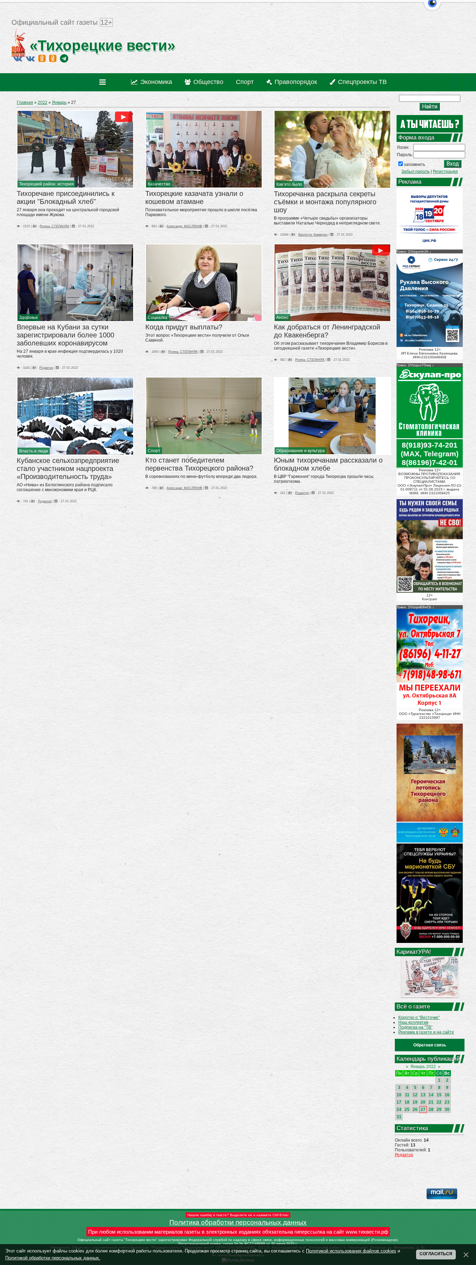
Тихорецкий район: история (46, 184)
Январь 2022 (423, 1066)
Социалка (157, 317)
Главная (25, 102)
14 (431, 1094)
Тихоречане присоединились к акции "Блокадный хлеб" (66, 197)
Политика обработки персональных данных (238, 1222)
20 (423, 1102)
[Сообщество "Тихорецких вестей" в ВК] (30, 58)
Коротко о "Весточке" (419, 1017)
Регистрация (445, 171)
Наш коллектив (413, 1022)
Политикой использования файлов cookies (351, 1250)
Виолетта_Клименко (313, 234)
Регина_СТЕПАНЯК (54, 226)
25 (407, 1109)
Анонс (282, 317)
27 (423, 1109)
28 (431, 1109)
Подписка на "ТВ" (415, 1027)
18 (407, 1102)
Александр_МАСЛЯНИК (184, 226)
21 (431, 1102)
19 (415, 1102)
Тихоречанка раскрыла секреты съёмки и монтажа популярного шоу (325, 202)
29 (439, 1109)
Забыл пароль (415, 171)
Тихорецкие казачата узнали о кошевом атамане (194, 197)
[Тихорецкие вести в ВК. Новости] (17, 58)
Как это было (289, 184)
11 (407, 1094)
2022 (42, 102)
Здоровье (28, 317)
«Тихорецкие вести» (100, 45)
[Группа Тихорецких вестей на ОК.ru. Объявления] (52, 58)
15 (439, 1094)
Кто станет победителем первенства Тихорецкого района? (199, 464)
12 (415, 1094)
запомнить (414, 164)
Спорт (154, 450)
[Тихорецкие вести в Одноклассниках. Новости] (42, 58)
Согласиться (436, 1253)
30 (447, 1109)
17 (399, 1102)
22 (439, 1102)
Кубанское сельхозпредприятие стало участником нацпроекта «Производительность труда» (68, 468)
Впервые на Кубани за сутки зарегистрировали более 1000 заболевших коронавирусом (65, 335)
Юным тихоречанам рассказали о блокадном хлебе (328, 464)
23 (447, 1102)
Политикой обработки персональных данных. (52, 1257)
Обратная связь (429, 1045)
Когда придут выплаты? (183, 327)
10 (399, 1094)
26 (415, 1109)
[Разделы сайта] (104, 82)
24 (399, 1109)
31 (399, 1116)
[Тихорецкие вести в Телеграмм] (64, 58)
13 (423, 1094)
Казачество (159, 184)
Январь (59, 102)
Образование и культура (300, 450)
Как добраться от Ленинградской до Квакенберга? (327, 331)
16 (447, 1094)
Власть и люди (33, 451)
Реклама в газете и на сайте (426, 1032)
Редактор (404, 1154)
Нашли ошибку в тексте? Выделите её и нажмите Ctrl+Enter (238, 1215)
